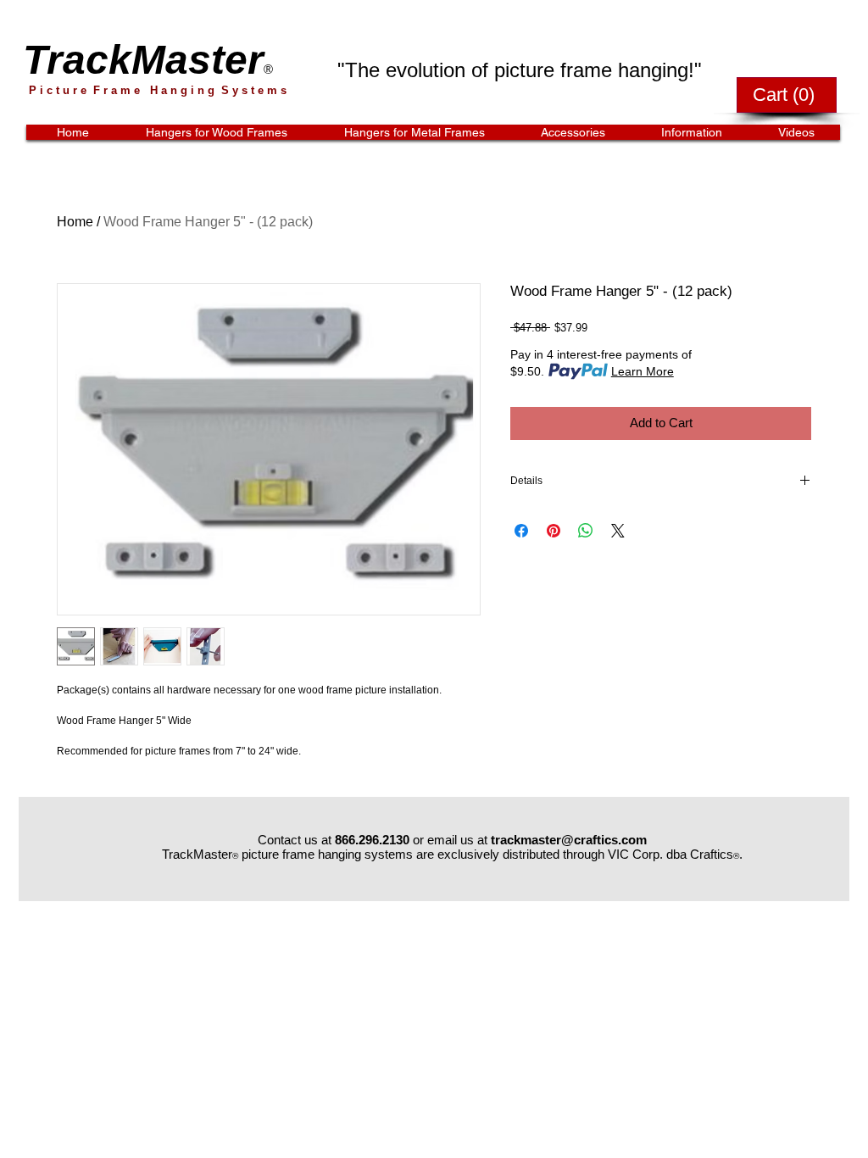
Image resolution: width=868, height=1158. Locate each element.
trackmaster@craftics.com (569, 839)
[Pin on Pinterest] (553, 531)
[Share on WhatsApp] (586, 531)
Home (75, 221)
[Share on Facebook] (521, 531)
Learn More (642, 371)
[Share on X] (618, 531)
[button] (787, 94)
